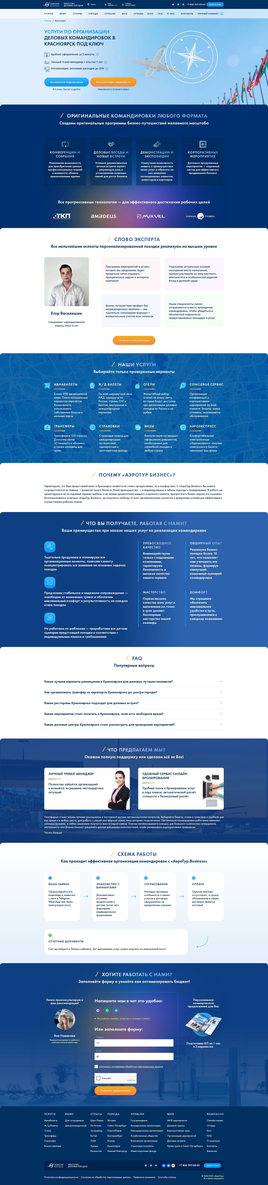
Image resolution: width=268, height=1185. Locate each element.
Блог (151, 13)
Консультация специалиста (113, 82)
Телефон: (100, 1037)
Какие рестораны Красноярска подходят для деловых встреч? (91, 703)
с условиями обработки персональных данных (131, 1066)
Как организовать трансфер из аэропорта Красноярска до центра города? (100, 692)
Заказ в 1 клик (215, 4)
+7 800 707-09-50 (196, 4)
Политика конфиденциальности (61, 1177)
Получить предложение (115, 1090)
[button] (49, 13)
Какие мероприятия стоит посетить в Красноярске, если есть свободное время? (103, 714)
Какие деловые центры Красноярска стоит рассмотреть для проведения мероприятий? (109, 724)
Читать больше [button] (53, 832)
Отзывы (138, 13)
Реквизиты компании (144, 1177)
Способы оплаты (167, 1177)
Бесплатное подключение (66, 82)
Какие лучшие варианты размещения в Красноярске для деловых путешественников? (108, 681)
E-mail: (99, 1051)
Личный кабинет (208, 13)
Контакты (187, 13)
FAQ (160, 13)
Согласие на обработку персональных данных (106, 1177)
